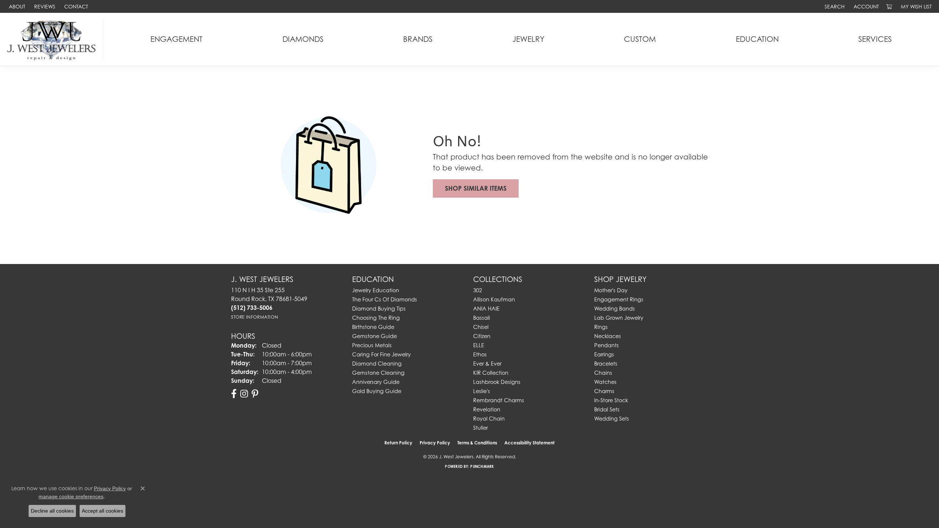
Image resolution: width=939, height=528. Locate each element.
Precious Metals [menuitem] (372, 345)
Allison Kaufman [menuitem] (494, 299)
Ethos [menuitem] (480, 354)
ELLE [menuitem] (478, 345)
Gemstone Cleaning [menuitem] (378, 373)
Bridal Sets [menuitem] (607, 409)
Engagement (176, 39)
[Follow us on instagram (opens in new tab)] (244, 393)
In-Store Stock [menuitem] (611, 400)
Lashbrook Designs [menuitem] (496, 382)
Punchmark (482, 466)
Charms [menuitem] (604, 391)
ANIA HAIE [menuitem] (486, 308)
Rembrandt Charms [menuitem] (498, 400)
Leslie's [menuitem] (481, 391)
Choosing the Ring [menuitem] (376, 318)
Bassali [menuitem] (481, 318)
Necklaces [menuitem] (607, 336)
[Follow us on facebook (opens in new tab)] (234, 393)
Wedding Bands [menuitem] (614, 308)
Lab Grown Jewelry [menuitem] (618, 318)
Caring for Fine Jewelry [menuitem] (381, 354)
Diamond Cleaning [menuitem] (377, 363)
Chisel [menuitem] (481, 327)
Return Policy (398, 442)
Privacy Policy (435, 442)
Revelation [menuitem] (486, 409)
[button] (834, 6)
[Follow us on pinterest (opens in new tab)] (255, 393)
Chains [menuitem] (603, 373)
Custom (640, 39)
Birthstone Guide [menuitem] (373, 327)
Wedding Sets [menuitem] (611, 418)
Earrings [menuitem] (604, 354)
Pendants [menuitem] (606, 345)
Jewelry (528, 39)
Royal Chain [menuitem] (489, 418)
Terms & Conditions (477, 442)
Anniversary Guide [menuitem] (375, 382)
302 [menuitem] (477, 290)
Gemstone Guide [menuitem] (374, 336)
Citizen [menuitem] (481, 336)
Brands (417, 39)
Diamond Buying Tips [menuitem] (379, 308)
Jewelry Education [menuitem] (375, 290)
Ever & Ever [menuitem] (487, 363)
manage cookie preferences (71, 496)
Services (875, 39)
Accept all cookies (102, 511)
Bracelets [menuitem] (605, 363)
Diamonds (303, 39)
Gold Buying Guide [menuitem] (376, 391)
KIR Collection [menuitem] (490, 373)
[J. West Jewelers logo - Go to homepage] (53, 39)
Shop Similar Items (476, 188)
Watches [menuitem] (605, 382)
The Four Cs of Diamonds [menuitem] (384, 299)
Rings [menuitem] (601, 327)
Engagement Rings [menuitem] (618, 299)
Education (757, 39)
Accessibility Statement (529, 442)
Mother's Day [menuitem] (611, 290)
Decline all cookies (52, 511)
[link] (16, 6)
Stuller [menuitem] (480, 428)
